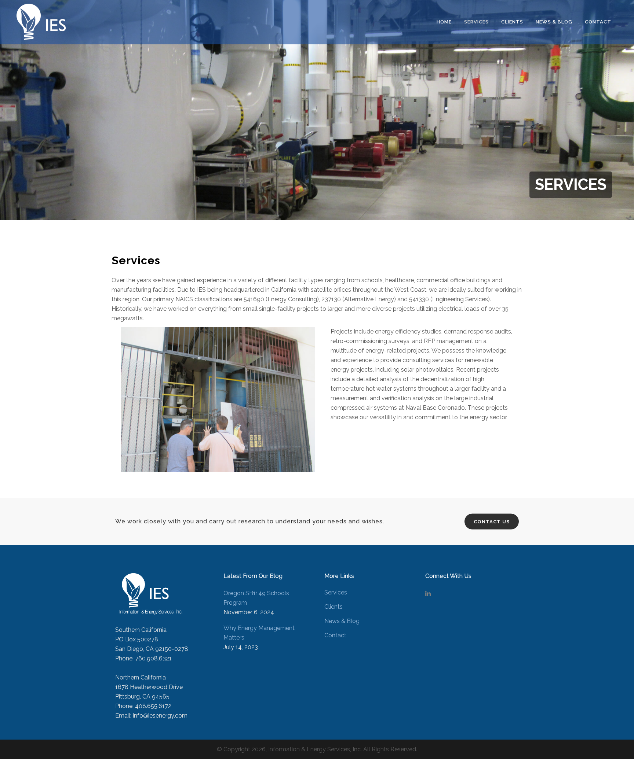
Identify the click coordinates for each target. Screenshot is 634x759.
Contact (335, 635)
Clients (333, 606)
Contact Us (492, 521)
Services (335, 592)
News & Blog (342, 621)
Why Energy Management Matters (259, 632)
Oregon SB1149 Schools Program (256, 598)
